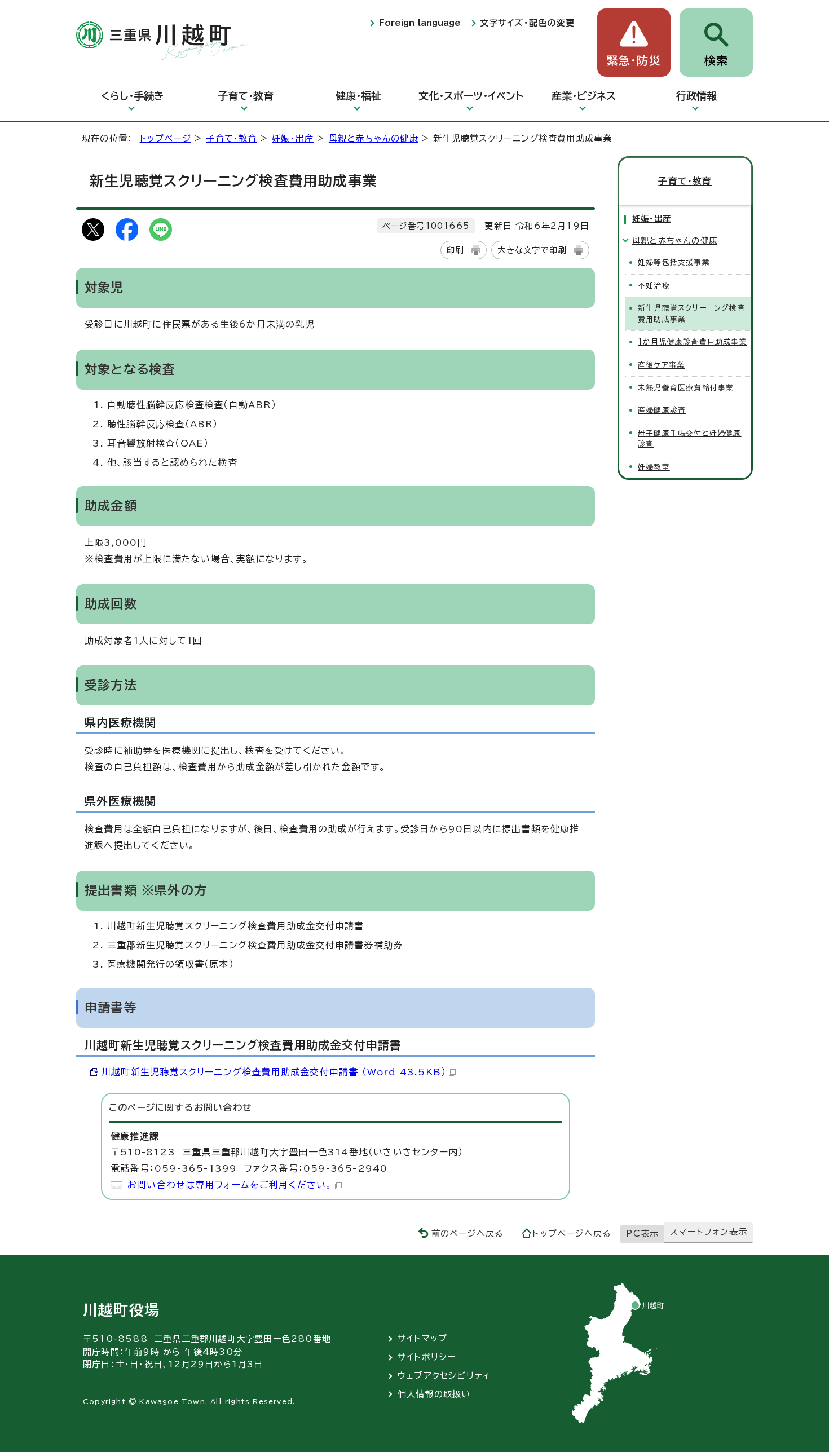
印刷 (455, 250)
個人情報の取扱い (434, 1394)
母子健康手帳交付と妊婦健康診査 (690, 439)
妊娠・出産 (293, 138)
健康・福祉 (358, 96)
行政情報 (696, 96)
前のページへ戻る (467, 1233)
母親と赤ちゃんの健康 (373, 138)
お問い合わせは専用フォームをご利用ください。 (229, 1184)
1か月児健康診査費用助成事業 (692, 342)
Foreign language (419, 23)
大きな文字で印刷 (531, 250)
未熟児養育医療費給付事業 (686, 387)
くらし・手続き (132, 96)
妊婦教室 (654, 467)
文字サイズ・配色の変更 (527, 23)
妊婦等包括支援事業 (674, 262)
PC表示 (642, 1233)
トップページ (165, 138)
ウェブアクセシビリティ (444, 1375)
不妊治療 (654, 285)
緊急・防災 (634, 60)
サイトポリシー (427, 1357)
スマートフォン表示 (708, 1232)
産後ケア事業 (661, 365)
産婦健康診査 (662, 410)
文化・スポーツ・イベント (470, 96)
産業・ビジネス (584, 96)
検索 (716, 60)
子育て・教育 (246, 96)
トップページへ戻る (571, 1233)
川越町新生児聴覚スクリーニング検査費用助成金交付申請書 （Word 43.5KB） (274, 1071)
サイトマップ (422, 1338)
